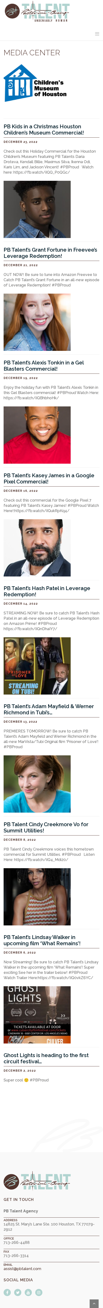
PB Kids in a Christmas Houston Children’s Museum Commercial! (44, 129)
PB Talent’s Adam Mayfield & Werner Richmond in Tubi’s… (49, 709)
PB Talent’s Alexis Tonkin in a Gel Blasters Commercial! (44, 365)
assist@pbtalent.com (22, 1268)
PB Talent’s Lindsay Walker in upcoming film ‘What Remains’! (42, 940)
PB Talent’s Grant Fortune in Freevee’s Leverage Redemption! (50, 253)
